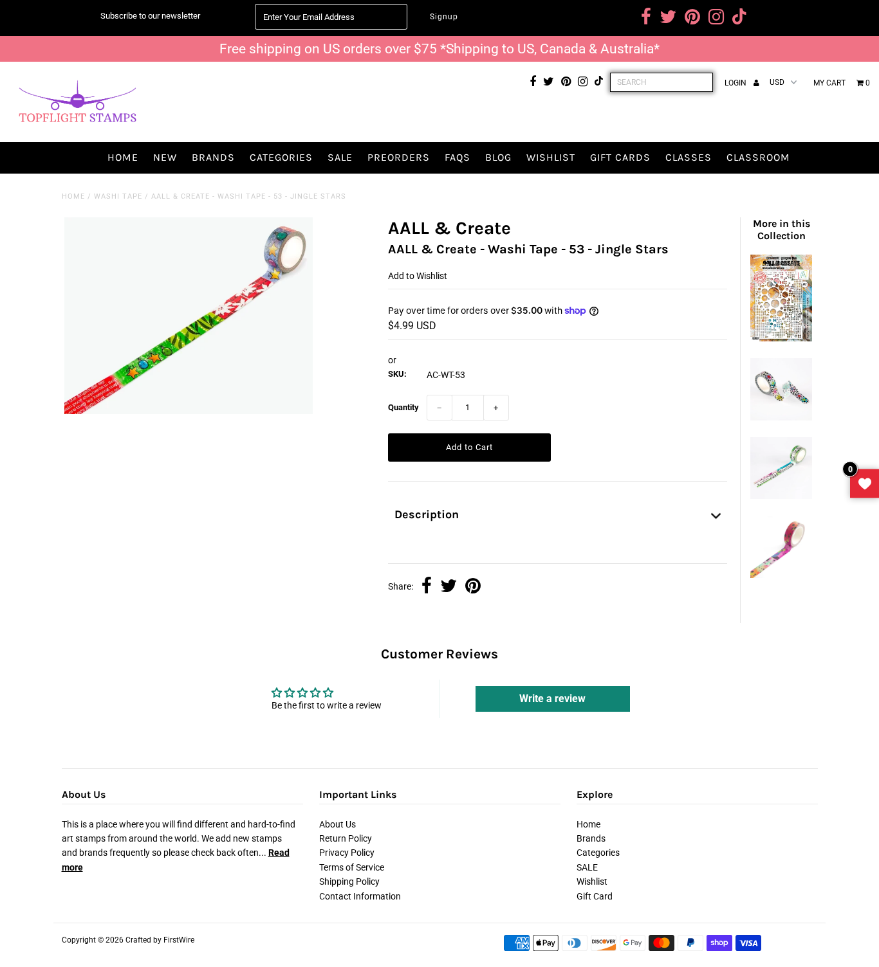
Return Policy (345, 838)
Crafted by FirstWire (159, 939)
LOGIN (736, 82)
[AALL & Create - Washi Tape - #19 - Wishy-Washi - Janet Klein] (781, 575)
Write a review (552, 698)
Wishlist (550, 157)
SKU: (397, 374)
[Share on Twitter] (448, 587)
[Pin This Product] (473, 587)
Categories (281, 157)
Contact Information (360, 896)
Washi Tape (118, 196)
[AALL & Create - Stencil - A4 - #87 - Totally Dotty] (781, 338)
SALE (340, 157)
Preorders (398, 157)
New (165, 157)
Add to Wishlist (417, 276)
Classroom (758, 157)
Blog (498, 157)
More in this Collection (781, 229)
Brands (213, 157)
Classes (688, 157)
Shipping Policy (349, 881)
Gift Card (595, 896)
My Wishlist (864, 483)
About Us (337, 824)
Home (122, 157)
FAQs (457, 157)
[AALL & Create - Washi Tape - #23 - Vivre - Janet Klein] (781, 496)
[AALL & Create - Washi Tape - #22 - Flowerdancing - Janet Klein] (781, 417)
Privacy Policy (347, 852)
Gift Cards (620, 157)
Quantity (403, 407)
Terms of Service (351, 867)
